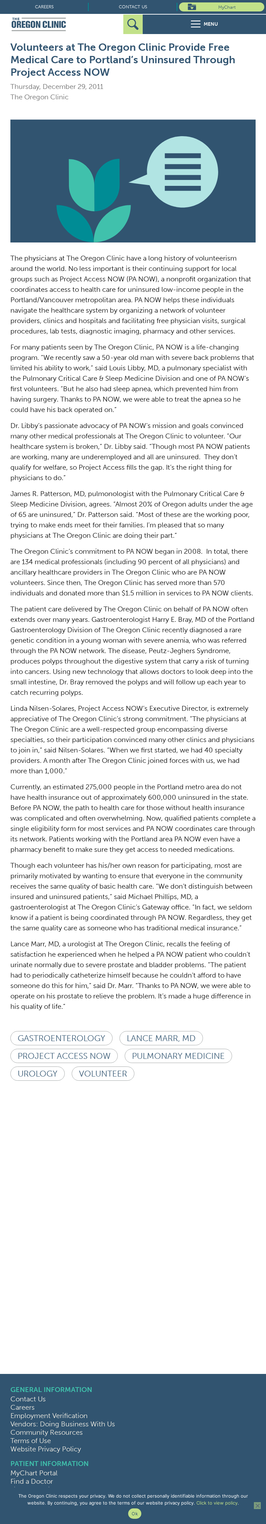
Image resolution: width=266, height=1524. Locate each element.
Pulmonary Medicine (178, 1056)
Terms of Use (30, 1440)
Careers (44, 6)
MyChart (227, 7)
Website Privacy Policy (45, 1449)
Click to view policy (217, 1503)
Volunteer (103, 1074)
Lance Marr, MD (161, 1038)
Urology (37, 1074)
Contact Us (133, 6)
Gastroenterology (61, 1038)
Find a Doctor (31, 1481)
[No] (257, 1505)
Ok (135, 1513)
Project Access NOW (64, 1056)
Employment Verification (49, 1415)
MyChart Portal (33, 1473)
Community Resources (46, 1432)
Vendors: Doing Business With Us (62, 1424)
